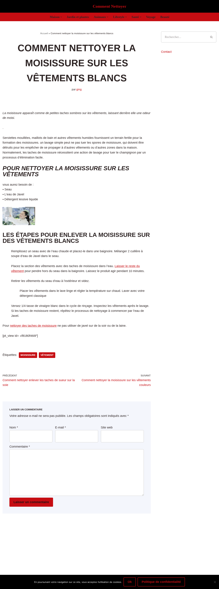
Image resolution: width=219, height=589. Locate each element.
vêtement (47, 355)
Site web (107, 427)
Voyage (151, 17)
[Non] (214, 582)
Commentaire (19, 446)
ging (79, 89)
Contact (166, 51)
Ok (130, 582)
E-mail (60, 427)
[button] (61, 17)
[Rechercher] (211, 37)
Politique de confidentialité (161, 582)
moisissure (28, 355)
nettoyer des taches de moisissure (33, 325)
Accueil (44, 33)
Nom (13, 427)
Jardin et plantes (78, 17)
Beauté (164, 17)
